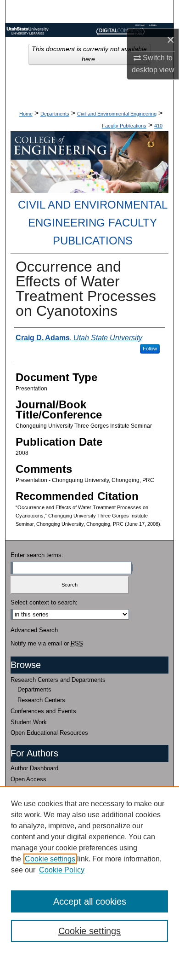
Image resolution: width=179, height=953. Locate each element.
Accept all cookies (89, 901)
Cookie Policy (61, 870)
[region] (89, 869)
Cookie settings (50, 859)
